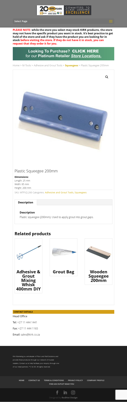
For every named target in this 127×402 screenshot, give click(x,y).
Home (16, 65)
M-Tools (26, 65)
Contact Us (34, 380)
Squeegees (71, 65)
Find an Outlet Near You (61, 384)
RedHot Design (70, 397)
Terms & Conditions (54, 380)
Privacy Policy (75, 380)
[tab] (25, 202)
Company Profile (95, 380)
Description (25, 202)
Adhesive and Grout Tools (48, 65)
